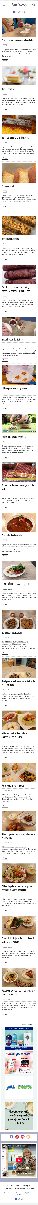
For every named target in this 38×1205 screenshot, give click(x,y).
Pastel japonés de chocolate (14, 437)
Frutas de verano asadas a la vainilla (17, 40)
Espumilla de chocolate (12, 535)
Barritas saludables (10, 239)
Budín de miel (8, 186)
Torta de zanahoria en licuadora (15, 137)
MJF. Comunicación (30, 1193)
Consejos (26, 1185)
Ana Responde (7, 1189)
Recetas (18, 1185)
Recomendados (19, 1189)
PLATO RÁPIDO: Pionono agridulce (16, 584)
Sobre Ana (9, 1185)
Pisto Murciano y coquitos (13, 785)
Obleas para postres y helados (15, 388)
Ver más (5, 61)
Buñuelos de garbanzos (12, 632)
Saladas (10, 589)
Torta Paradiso (8, 89)
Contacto (30, 1189)
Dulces (5, 45)
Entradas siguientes (27, 1024)
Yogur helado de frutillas (12, 339)
